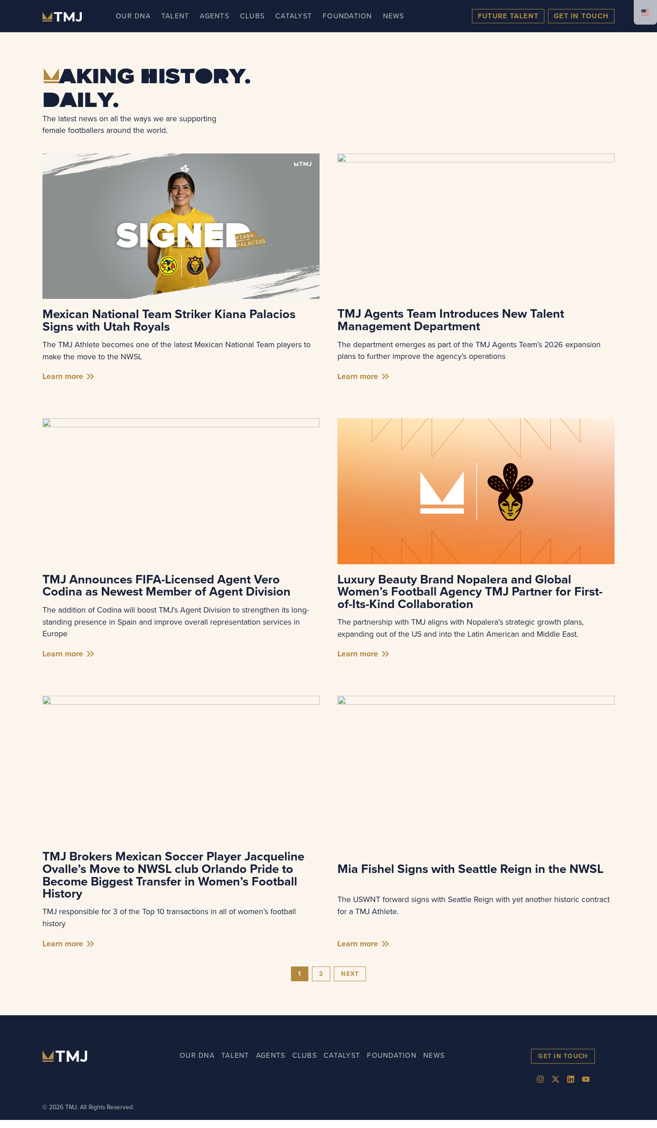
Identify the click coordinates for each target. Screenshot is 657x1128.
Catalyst (293, 16)
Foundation (347, 16)
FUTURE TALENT (508, 16)
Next (350, 973)
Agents (214, 16)
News (393, 16)
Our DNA (133, 16)
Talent (175, 16)
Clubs (252, 16)
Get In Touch (581, 16)
